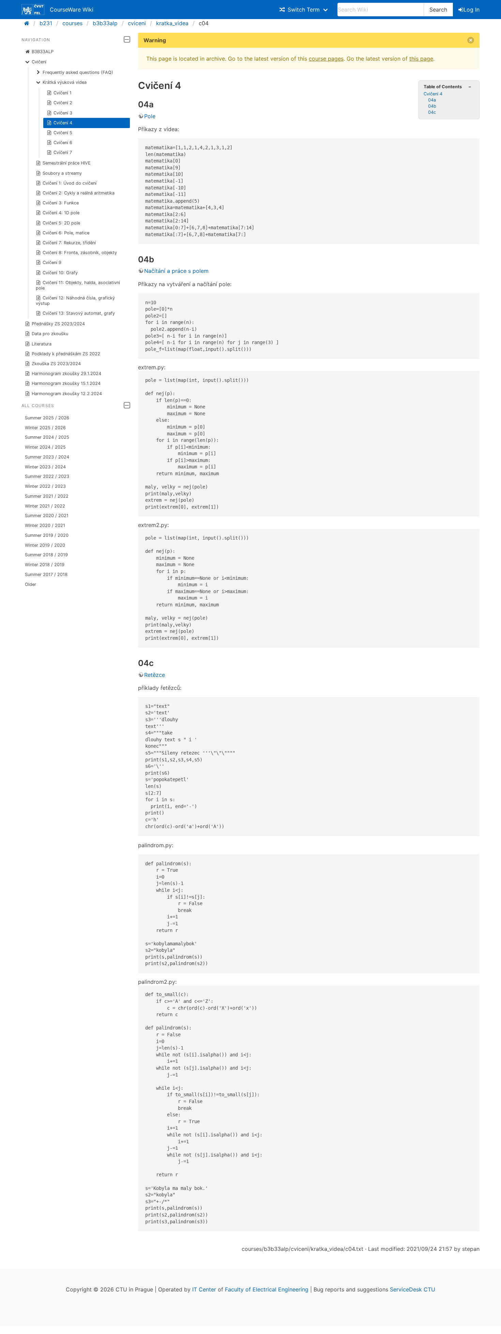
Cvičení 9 (52, 262)
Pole (149, 116)
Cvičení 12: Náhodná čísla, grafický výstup (75, 300)
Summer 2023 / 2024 (47, 457)
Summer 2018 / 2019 (46, 554)
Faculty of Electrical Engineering (266, 1289)
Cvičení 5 (63, 132)
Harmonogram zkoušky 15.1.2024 (66, 383)
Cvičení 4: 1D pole (61, 212)
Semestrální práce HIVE (67, 163)
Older (30, 584)
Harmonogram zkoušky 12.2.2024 (67, 393)
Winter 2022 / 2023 (45, 486)
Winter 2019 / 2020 (45, 545)
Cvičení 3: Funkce (61, 202)
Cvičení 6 (63, 142)
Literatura (41, 343)
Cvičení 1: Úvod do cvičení (69, 183)
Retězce (154, 674)
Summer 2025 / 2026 (47, 417)
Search (438, 9)
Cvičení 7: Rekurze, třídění (69, 242)
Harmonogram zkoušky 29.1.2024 (66, 373)
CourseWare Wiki (71, 9)
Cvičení (39, 61)
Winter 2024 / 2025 (45, 447)
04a (432, 100)
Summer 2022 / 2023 (47, 476)
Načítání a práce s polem (176, 270)
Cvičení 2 (63, 102)
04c (432, 112)
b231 (46, 23)
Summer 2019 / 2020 (47, 535)
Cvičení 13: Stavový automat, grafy (79, 313)
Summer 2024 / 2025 (47, 437)
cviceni (137, 23)
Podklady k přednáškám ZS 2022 (66, 353)
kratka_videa (172, 23)
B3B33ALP (43, 51)
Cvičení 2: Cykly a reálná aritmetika (79, 193)
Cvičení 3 (63, 112)
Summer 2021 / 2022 (47, 496)
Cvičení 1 (63, 92)
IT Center (204, 1289)
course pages (326, 58)
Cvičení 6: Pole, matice (66, 232)
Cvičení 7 (63, 152)
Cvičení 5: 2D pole (61, 223)
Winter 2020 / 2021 (45, 525)
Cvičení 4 (63, 122)
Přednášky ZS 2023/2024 (58, 323)
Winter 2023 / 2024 (45, 466)
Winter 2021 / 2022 (45, 506)
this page (421, 58)
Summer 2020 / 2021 (47, 515)
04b (432, 106)
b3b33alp (105, 23)
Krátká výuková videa (65, 82)
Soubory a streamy (62, 173)
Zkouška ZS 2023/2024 (56, 363)
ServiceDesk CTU (412, 1289)
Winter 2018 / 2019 (44, 564)
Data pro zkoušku (50, 333)
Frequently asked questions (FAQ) (78, 72)
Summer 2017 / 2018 (46, 574)
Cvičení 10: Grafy (60, 272)
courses (72, 23)
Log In (472, 9)
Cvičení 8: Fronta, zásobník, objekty (80, 252)
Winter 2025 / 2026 (45, 427)
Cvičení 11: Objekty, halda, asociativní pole (78, 285)
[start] (28, 23)
